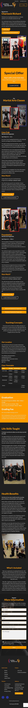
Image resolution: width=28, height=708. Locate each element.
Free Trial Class (7, 194)
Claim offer (14, 85)
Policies (16, 1)
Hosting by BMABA (14, 704)
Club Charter (7, 684)
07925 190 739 (19, 693)
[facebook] (3, 697)
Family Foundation (22, 672)
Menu (23, 5)
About (5, 672)
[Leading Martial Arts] (8, 7)
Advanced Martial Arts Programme (13, 308)
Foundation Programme (10, 32)
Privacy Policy (7, 691)
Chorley (11, 23)
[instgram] (7, 697)
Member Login (23, 1)
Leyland (15, 23)
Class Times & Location (9, 197)
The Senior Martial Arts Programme (13, 312)
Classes (6, 674)
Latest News (7, 678)
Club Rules (6, 685)
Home (5, 670)
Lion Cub (5, 29)
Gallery (6, 676)
